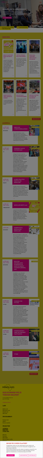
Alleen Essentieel (23, 455)
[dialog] (21, 449)
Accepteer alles (32, 455)
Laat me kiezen (10, 455)
